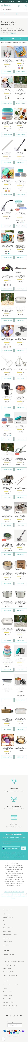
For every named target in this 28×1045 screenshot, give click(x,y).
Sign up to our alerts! (8, 1002)
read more (13, 33)
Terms (8, 857)
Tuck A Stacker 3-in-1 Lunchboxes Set (7, 489)
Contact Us (6, 920)
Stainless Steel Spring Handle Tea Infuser (20, 545)
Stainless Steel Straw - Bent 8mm (7, 214)
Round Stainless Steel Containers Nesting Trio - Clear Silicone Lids (20, 246)
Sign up (23, 848)
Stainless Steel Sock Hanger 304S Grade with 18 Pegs (7, 61)
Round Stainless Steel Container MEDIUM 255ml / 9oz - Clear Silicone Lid (20, 399)
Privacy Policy (4, 857)
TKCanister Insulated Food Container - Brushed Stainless (20, 690)
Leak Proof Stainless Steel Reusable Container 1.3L (7, 630)
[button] (2, 6)
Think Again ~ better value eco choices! (13, 961)
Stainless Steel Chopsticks (20, 488)
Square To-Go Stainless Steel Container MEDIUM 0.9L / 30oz (7, 246)
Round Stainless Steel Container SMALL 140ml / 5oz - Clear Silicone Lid (7, 545)
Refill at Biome (7, 968)
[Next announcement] (26, 1)
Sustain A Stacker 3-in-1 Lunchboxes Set (20, 517)
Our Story (5, 988)
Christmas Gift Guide (8, 954)
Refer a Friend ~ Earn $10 (10, 934)
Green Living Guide (8, 972)
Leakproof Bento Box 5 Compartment (20, 574)
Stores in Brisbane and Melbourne (12, 985)
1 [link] (9, 765)
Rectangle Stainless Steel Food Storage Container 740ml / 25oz (7, 123)
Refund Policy (6, 945)
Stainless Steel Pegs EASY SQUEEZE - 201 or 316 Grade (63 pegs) (7, 459)
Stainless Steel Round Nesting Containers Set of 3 (7, 91)
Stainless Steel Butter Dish (21, 748)
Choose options (20, 71)
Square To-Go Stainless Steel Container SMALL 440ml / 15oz (20, 183)
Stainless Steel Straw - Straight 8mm (20, 154)
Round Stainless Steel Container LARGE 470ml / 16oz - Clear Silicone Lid (7, 574)
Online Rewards (7, 931)
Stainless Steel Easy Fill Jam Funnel (7, 517)
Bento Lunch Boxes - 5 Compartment (20, 61)
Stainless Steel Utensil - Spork (20, 277)
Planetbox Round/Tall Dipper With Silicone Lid (20, 660)
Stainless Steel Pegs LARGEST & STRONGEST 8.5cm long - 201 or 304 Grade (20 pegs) (7, 309)
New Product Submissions (10, 1005)
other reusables (16, 42)
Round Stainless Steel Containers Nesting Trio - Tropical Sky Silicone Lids (7, 661)
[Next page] (18, 765)
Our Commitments (8, 991)
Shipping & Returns (8, 927)
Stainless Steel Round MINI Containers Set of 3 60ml (21, 123)
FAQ (4, 924)
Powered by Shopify (17, 1036)
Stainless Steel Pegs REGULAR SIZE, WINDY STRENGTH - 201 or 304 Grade (20, 92)
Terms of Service (7, 941)
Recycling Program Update (10, 965)
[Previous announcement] (1, 1)
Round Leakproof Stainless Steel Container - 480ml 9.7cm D (7, 603)
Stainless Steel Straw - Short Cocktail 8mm (7, 154)
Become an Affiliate (8, 998)
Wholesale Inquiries (8, 1009)
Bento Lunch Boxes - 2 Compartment (7, 182)
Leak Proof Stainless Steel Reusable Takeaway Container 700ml (20, 309)
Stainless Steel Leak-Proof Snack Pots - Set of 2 (7, 340)
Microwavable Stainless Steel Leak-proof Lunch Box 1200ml (7, 277)
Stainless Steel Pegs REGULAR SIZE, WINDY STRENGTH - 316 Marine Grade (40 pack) (20, 631)
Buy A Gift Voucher (8, 917)
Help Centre (6, 914)
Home (2, 42)
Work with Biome (7, 995)
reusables (8, 42)
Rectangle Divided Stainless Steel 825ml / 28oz (20, 215)
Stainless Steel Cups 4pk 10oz (7, 749)
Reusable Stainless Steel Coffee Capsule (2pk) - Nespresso (7, 720)
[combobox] (4, 848)
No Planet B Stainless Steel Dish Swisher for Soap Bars (7, 370)
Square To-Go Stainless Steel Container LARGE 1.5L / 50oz (7, 428)
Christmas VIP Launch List (10, 975)
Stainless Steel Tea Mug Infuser (20, 340)
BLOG (4, 958)
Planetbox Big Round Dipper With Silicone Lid (20, 427)
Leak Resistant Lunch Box (20, 719)
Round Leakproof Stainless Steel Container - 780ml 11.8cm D (21, 603)
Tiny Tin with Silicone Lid (7, 689)
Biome (11, 1036)
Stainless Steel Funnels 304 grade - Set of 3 (21, 370)
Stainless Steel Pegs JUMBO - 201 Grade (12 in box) (20, 459)
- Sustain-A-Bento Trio (7, 397)
